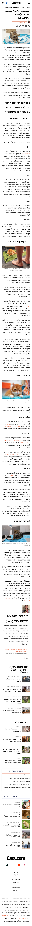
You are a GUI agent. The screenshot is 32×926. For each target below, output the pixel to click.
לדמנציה (11, 475)
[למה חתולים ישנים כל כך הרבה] (26, 682)
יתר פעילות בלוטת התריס (11, 426)
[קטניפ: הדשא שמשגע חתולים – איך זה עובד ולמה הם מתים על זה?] (26, 752)
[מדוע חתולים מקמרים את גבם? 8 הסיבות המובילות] (26, 763)
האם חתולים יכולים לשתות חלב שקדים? (19, 778)
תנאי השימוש (6, 915)
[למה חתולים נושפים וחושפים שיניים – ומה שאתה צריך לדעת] (26, 702)
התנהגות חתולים (26, 7)
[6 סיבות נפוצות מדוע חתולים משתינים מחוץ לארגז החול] (26, 692)
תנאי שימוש (16, 883)
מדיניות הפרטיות (22, 918)
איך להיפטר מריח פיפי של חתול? (21, 781)
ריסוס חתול (26, 306)
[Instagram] (25, 865)
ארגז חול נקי (26, 154)
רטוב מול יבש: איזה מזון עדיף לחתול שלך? (19, 784)
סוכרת (8, 424)
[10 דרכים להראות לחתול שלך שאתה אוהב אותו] (26, 742)
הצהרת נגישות (16, 880)
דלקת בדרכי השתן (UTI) (12, 454)
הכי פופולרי (18, 726)
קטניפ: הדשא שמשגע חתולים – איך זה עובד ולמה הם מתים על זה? (12, 752)
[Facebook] (13, 865)
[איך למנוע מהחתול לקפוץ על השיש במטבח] (26, 713)
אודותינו (16, 872)
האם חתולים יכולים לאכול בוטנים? (21, 775)
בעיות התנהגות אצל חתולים (12, 7)
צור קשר (16, 875)
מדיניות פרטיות (16, 888)
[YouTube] (19, 865)
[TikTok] (7, 865)
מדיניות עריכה (16, 890)
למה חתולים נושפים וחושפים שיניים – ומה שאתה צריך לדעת (12, 702)
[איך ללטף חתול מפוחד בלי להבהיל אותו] (26, 732)
